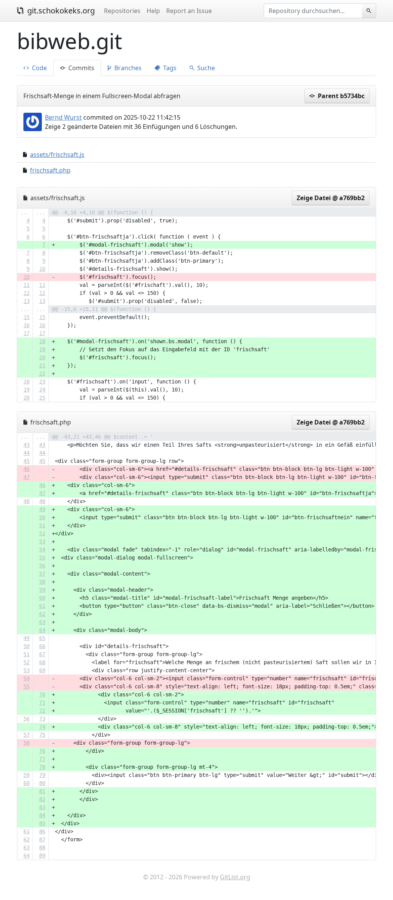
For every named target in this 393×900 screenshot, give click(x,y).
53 (42, 541)
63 (42, 622)
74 (42, 727)
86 (42, 831)
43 (26, 445)
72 (42, 710)
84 (42, 815)
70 (42, 694)
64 (42, 630)
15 (26, 317)
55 (42, 557)
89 (42, 855)
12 (26, 293)
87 (42, 839)
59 (42, 590)
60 (42, 598)
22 (42, 373)
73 (42, 719)
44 (26, 453)
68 (42, 662)
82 (42, 799)
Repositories (122, 11)
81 (42, 791)
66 (42, 646)
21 (42, 365)
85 (42, 823)
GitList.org (235, 877)
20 (42, 357)
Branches (127, 68)
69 (42, 670)
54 (42, 549)
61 (42, 606)
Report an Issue (189, 11)
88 (42, 847)
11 (26, 285)
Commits (80, 68)
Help (153, 11)
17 (26, 333)
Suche (205, 68)
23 (42, 381)
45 (26, 461)
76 (42, 751)
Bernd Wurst (63, 117)
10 (42, 269)
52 (42, 533)
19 (42, 349)
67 (42, 654)
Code (38, 68)
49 (42, 509)
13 (26, 301)
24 (42, 390)
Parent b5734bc (340, 96)
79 (42, 775)
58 (42, 582)
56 (42, 566)
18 (42, 341)
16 (26, 325)
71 (42, 702)
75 (42, 735)
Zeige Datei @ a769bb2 (331, 198)
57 (42, 574)
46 (26, 469)
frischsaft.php (50, 170)
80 (42, 783)
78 (42, 767)
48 (26, 501)
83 (42, 807)
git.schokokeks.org (60, 10)
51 (42, 525)
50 (42, 517)
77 (42, 759)
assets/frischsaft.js (57, 154)
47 (26, 477)
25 (42, 398)
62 (42, 614)
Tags (169, 68)
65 (42, 638)
